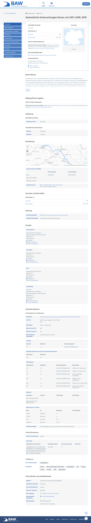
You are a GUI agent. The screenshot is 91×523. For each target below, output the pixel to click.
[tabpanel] (12, 40)
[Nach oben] (86, 518)
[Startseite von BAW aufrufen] (11, 519)
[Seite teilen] (86, 513)
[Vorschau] (73, 36)
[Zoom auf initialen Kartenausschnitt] (27, 151)
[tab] (13, 24)
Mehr (28, 90)
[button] (27, 146)
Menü (85, 4)
